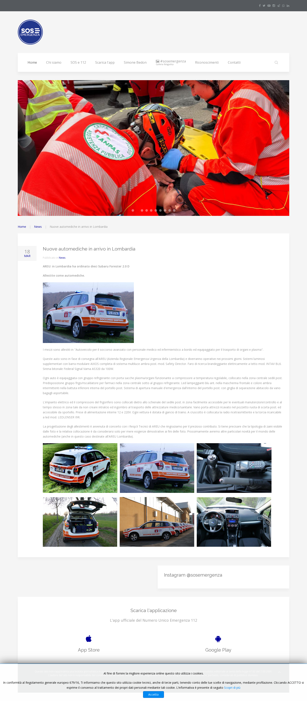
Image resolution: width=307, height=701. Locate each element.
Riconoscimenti (207, 62)
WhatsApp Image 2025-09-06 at (161, 211)
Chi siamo (53, 62)
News (38, 227)
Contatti (234, 62)
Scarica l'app (105, 62)
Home (32, 62)
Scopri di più (232, 688)
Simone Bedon (135, 62)
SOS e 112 (78, 62)
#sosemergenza (171, 62)
